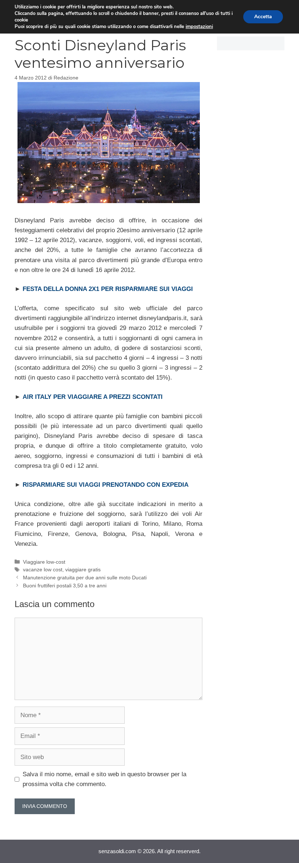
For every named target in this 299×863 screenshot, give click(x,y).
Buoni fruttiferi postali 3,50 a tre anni (64, 585)
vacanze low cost (42, 569)
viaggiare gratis (83, 569)
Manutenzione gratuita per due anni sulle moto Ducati (85, 577)
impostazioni (199, 26)
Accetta (263, 16)
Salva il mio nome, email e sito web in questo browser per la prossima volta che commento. (104, 779)
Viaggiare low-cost (44, 562)
